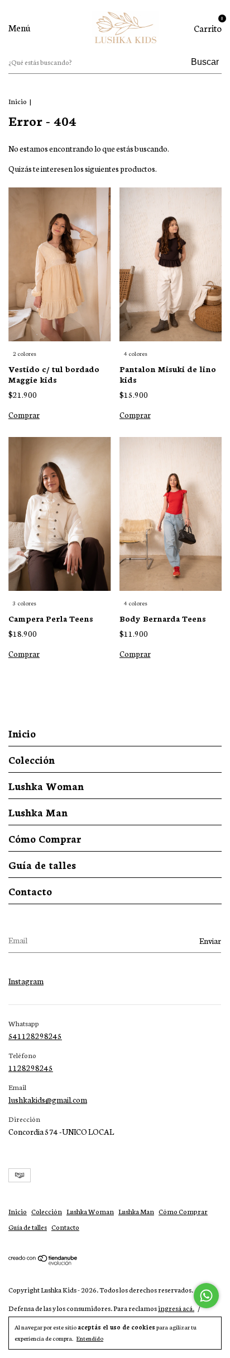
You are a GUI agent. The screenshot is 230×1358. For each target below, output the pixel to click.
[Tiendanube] (43, 1261)
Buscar (205, 62)
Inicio (17, 101)
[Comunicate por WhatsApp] (206, 1295)
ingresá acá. (176, 1308)
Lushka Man (38, 812)
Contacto (30, 891)
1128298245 (30, 1067)
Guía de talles (42, 864)
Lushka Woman (46, 785)
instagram (26, 980)
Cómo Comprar (44, 838)
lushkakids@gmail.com (47, 1099)
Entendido (89, 1338)
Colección (31, 759)
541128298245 (35, 1035)
